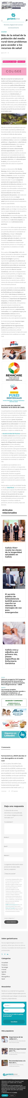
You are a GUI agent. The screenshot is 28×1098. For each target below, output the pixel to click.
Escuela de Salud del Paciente (11, 433)
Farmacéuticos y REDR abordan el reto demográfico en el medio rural (13, 758)
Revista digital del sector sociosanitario (13, 26)
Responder (15, 791)
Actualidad (4, 31)
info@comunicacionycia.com (11, 904)
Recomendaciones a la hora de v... (17, 1062)
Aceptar (5, 1095)
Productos (5, 965)
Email (6, 846)
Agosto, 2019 (3, 52)
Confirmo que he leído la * (13, 1015)
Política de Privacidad (10, 908)
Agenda (4, 972)
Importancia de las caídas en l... (16, 1038)
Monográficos (6, 976)
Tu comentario (8, 822)
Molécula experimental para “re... (17, 1050)
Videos (4, 974)
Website (6, 855)
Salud (3, 979)
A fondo (4, 969)
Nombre (6, 837)
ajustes (15, 1092)
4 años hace (3, 791)
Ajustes (12, 1095)
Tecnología (5, 967)
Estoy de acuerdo (10, 873)
